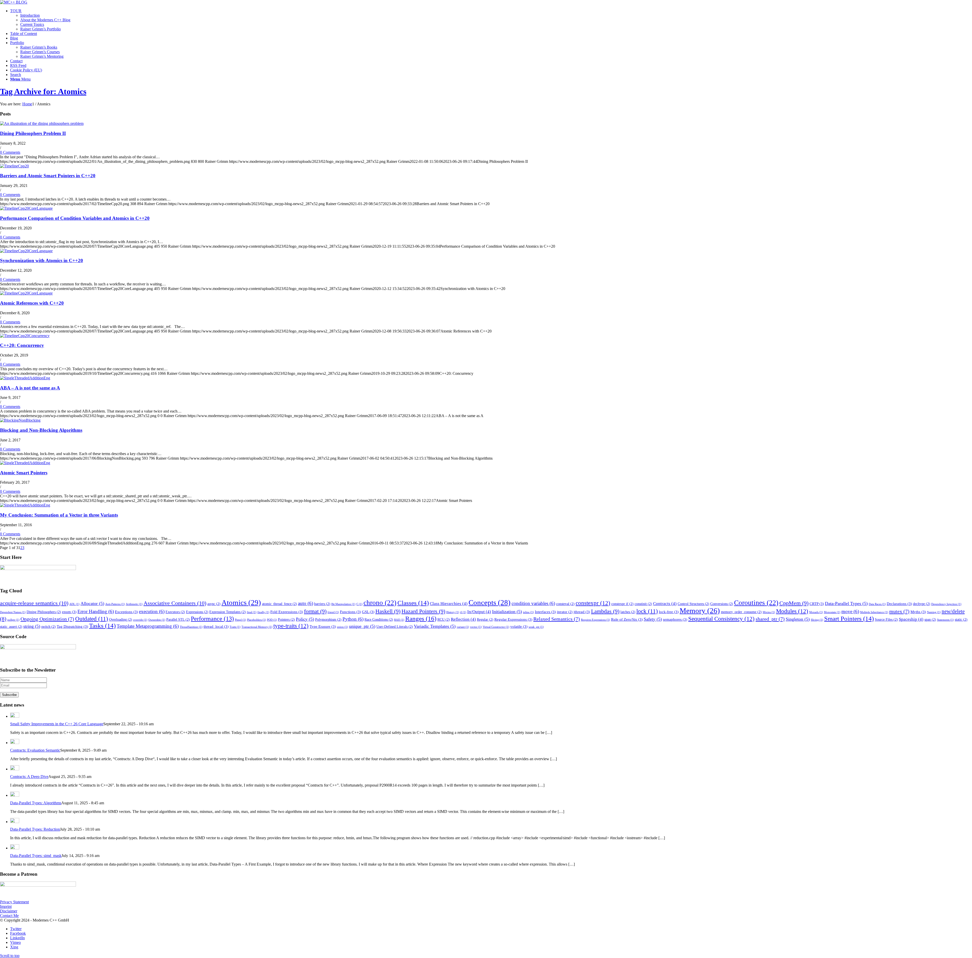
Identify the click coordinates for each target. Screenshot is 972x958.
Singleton (798, 619)
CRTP (816, 603)
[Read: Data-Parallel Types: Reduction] (14, 821)
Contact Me (9, 915)
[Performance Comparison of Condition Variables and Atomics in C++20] (26, 208)
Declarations (899, 603)
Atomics (241, 602)
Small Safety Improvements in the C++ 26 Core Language (56, 724)
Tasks (102, 625)
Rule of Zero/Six (627, 619)
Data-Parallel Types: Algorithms (35, 803)
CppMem (793, 603)
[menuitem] (491, 20)
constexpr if (622, 604)
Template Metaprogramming (148, 626)
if (463, 612)
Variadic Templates (435, 626)
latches (627, 612)
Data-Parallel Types (846, 603)
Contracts (665, 603)
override (140, 619)
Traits (235, 626)
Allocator (92, 603)
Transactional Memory (256, 626)
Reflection (463, 619)
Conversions (721, 604)
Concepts (490, 602)
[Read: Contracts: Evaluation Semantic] (14, 742)
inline (528, 612)
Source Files (886, 619)
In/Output (479, 611)
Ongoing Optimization (47, 619)
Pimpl (240, 619)
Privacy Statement (14, 902)
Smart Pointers (849, 618)
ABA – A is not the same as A (30, 387)
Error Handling (95, 611)
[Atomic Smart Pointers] (25, 463)
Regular (485, 619)
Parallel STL (178, 619)
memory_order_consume (741, 612)
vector (476, 626)
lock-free (669, 612)
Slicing (817, 619)
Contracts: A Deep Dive (29, 776)
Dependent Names (13, 612)
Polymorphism (328, 619)
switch (48, 627)
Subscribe (9, 695)
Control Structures (693, 604)
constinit (643, 604)
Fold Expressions (286, 612)
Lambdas (605, 611)
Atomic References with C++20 (32, 303)
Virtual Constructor (496, 626)
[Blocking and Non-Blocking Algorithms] (20, 420)
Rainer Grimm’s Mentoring (42, 56)
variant (463, 626)
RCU (443, 619)
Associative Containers (175, 603)
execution (152, 611)
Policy (305, 619)
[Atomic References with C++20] (26, 293)
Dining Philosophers (44, 612)
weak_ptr (536, 626)
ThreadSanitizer (191, 626)
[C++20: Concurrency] (25, 336)
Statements (945, 619)
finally (263, 612)
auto (305, 603)
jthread (582, 612)
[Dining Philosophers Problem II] (42, 123)
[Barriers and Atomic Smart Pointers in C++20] (14, 166)
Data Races (877, 604)
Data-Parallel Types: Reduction (35, 829)
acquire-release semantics (34, 603)
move (850, 611)
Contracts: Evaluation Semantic (35, 750)
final (251, 612)
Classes (413, 602)
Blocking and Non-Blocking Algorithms (41, 430)
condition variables (533, 603)
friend (333, 612)
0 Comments (10, 152)
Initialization (507, 611)
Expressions (197, 612)
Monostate (832, 612)
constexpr (593, 603)
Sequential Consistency (721, 618)
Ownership (156, 619)
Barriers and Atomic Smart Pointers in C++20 (47, 175)
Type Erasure (323, 626)
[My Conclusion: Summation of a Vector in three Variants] (25, 505)
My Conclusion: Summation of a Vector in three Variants (59, 515)
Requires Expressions (595, 619)
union (342, 626)
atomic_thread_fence (279, 604)
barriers (322, 604)
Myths (918, 612)
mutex (899, 611)
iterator (565, 612)
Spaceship (911, 619)
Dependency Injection (946, 604)
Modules (792, 611)
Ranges (420, 618)
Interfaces (545, 612)
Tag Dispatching (72, 626)
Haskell (387, 611)
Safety (653, 619)
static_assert (11, 627)
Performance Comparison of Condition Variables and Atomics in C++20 (75, 218)
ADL (74, 604)
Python (352, 619)
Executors (175, 612)
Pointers (286, 619)
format (315, 611)
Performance (212, 618)
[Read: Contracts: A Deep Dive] (14, 769)
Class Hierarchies (449, 603)
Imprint (6, 906)
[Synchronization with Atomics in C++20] (26, 251)
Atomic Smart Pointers (23, 472)
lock (647, 611)
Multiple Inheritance (874, 612)
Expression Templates (227, 612)
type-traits (291, 625)
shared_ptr (770, 619)
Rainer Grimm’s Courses (40, 52)
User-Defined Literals (394, 627)
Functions (350, 612)
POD (272, 619)
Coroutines (756, 603)
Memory (700, 611)
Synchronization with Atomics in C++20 (41, 260)
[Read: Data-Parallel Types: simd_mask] (14, 848)
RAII (399, 619)
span (930, 619)
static (961, 619)
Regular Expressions (513, 619)
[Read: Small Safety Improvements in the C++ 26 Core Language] (14, 716)
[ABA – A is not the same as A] (25, 378)
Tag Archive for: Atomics (43, 91)
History (452, 612)
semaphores (675, 619)
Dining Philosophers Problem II (33, 133)
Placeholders (256, 619)
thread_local (216, 626)
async (213, 604)
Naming (934, 612)
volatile (519, 626)
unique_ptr (362, 626)
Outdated (91, 619)
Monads (816, 612)
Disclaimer (8, 911)
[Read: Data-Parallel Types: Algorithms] (14, 795)
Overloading (120, 619)
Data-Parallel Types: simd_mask (36, 855)
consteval (565, 604)
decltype (921, 604)
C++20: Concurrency (22, 345)
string (31, 626)
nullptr (13, 619)
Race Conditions (378, 619)
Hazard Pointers (423, 611)
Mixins (769, 612)
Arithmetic (134, 604)
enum (69, 612)
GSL (368, 612)
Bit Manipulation (343, 604)
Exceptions (126, 612)
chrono (379, 603)
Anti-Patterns (115, 604)
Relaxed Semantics (556, 619)
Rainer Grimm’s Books (38, 47)
